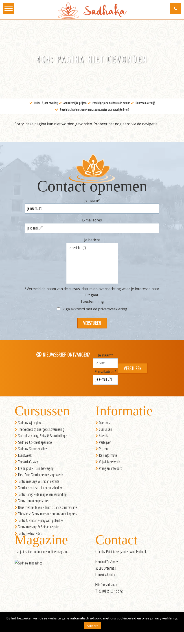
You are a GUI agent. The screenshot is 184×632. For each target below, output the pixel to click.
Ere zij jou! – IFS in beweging (36, 468)
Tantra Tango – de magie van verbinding (42, 494)
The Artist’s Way (28, 461)
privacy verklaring (163, 618)
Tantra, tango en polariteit (33, 501)
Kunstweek (25, 455)
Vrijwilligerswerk (109, 461)
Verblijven (105, 442)
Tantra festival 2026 (30, 533)
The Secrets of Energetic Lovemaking (41, 429)
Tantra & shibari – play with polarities (41, 520)
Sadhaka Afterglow (30, 422)
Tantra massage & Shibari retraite (38, 481)
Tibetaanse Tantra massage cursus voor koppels (47, 514)
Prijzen (103, 448)
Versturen (92, 323)
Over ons (104, 422)
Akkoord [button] (92, 626)
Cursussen (105, 429)
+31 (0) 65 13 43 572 (110, 591)
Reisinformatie (108, 455)
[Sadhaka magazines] (31, 564)
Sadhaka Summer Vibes (33, 448)
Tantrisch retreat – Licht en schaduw (40, 487)
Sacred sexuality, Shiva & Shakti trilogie (42, 435)
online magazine (58, 551)
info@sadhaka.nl (108, 584)
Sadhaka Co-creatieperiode (35, 442)
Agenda (103, 435)
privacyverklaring (112, 308)
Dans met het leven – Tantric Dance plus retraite (47, 507)
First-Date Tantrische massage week (40, 474)
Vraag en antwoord (110, 468)
